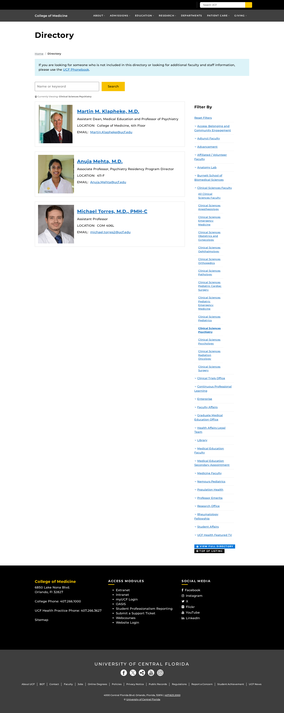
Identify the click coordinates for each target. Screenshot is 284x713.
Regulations (179, 684)
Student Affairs (208, 526)
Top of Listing (210, 550)
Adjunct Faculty (208, 138)
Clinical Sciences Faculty (214, 188)
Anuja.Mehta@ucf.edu (108, 182)
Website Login (127, 622)
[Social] (142, 673)
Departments (191, 15)
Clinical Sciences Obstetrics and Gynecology (209, 236)
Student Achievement (230, 684)
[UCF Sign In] (182, 5)
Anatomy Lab (207, 167)
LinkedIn (193, 618)
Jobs (80, 684)
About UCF (28, 684)
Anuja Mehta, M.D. (56, 174)
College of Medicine (51, 16)
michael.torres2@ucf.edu (110, 232)
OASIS (121, 604)
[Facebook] (124, 673)
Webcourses (125, 618)
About (98, 15)
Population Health (210, 489)
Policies (117, 684)
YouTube (193, 612)
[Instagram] (160, 673)
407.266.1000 (70, 601)
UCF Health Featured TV (214, 535)
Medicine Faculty (209, 473)
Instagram (194, 596)
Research (166, 15)
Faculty (68, 684)
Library (202, 440)
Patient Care (217, 15)
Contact (54, 684)
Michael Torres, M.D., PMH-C (56, 224)
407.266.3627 (91, 610)
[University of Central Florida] (63, 5)
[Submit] (248, 5)
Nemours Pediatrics (211, 481)
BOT (42, 684)
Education (143, 15)
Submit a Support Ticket (135, 613)
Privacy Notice (135, 684)
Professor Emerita (210, 498)
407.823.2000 (172, 695)
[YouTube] (151, 673)
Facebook (192, 590)
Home (39, 53)
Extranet (123, 590)
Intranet (122, 595)
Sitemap (41, 620)
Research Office (208, 506)
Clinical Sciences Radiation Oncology (209, 355)
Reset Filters (203, 118)
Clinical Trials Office (211, 378)
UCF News (255, 684)
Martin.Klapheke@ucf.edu (111, 132)
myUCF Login (127, 599)
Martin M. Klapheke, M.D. (56, 124)
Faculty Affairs (207, 407)
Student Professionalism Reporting (144, 608)
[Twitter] (133, 673)
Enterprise (204, 399)
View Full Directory (216, 546)
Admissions (119, 15)
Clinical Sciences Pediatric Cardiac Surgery (209, 286)
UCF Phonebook (76, 69)
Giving (239, 15)
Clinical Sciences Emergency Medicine (209, 220)
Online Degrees (97, 684)
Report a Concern (202, 684)
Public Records (158, 684)
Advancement (207, 146)
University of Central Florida (142, 664)
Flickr (190, 607)
